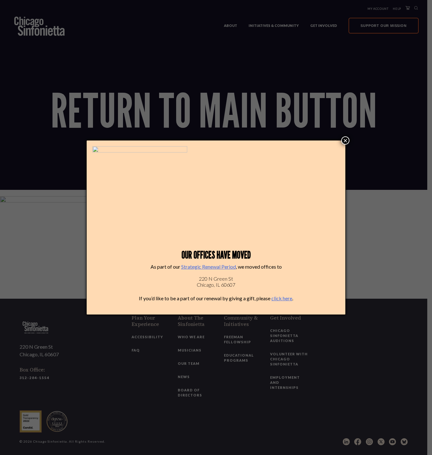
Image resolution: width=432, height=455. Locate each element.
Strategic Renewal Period (208, 267)
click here (281, 298)
